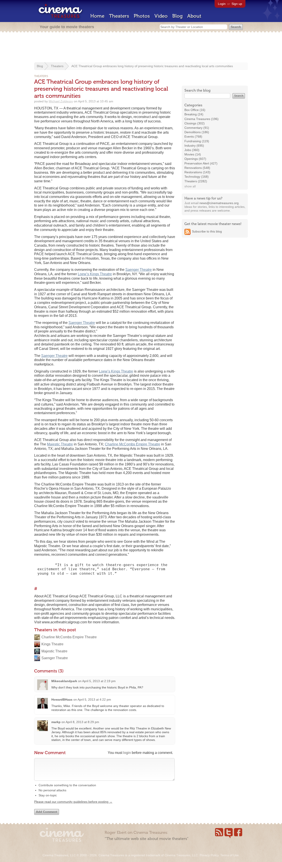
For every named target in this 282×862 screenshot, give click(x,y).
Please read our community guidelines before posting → (73, 801)
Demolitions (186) (196, 132)
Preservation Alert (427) (200, 163)
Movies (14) (192, 154)
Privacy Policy (209, 855)
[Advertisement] (141, 48)
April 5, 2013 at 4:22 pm (94, 699)
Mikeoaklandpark (64, 681)
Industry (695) (194, 145)
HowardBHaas (61, 699)
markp (56, 722)
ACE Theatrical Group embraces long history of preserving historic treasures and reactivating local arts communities (152, 66)
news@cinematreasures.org (219, 203)
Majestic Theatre (60, 444)
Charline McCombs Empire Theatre (132, 444)
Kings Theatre (52, 644)
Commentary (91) (196, 127)
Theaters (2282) (195, 181)
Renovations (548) (197, 168)
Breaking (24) (193, 114)
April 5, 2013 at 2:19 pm (99, 681)
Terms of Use (229, 855)
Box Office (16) (194, 110)
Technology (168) (196, 176)
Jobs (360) (191, 150)
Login (222, 4)
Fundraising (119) (196, 141)
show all (190, 186)
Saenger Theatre (138, 269)
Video (161, 16)
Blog (177, 16)
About (194, 16)
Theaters (119, 16)
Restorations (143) (197, 172)
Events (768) (193, 136)
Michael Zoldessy (61, 101)
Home (97, 16)
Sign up (237, 4)
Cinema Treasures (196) (201, 119)
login (127, 753)
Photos (142, 16)
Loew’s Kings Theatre (95, 274)
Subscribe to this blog (207, 231)
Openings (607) (195, 159)
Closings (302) (194, 123)
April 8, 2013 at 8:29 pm (82, 722)
